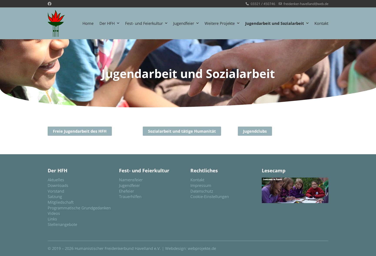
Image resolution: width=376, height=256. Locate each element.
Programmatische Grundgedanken (79, 208)
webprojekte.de (202, 248)
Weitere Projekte (220, 23)
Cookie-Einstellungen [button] (209, 196)
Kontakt (321, 23)
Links (52, 219)
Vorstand (56, 191)
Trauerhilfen (130, 196)
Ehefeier (126, 191)
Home (88, 23)
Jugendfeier (183, 23)
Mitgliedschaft (61, 202)
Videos (54, 213)
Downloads (58, 185)
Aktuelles (56, 180)
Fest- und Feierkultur (144, 23)
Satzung (55, 196)
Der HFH (107, 23)
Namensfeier (131, 180)
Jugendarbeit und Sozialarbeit (274, 23)
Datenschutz (201, 191)
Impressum (200, 185)
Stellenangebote (62, 224)
